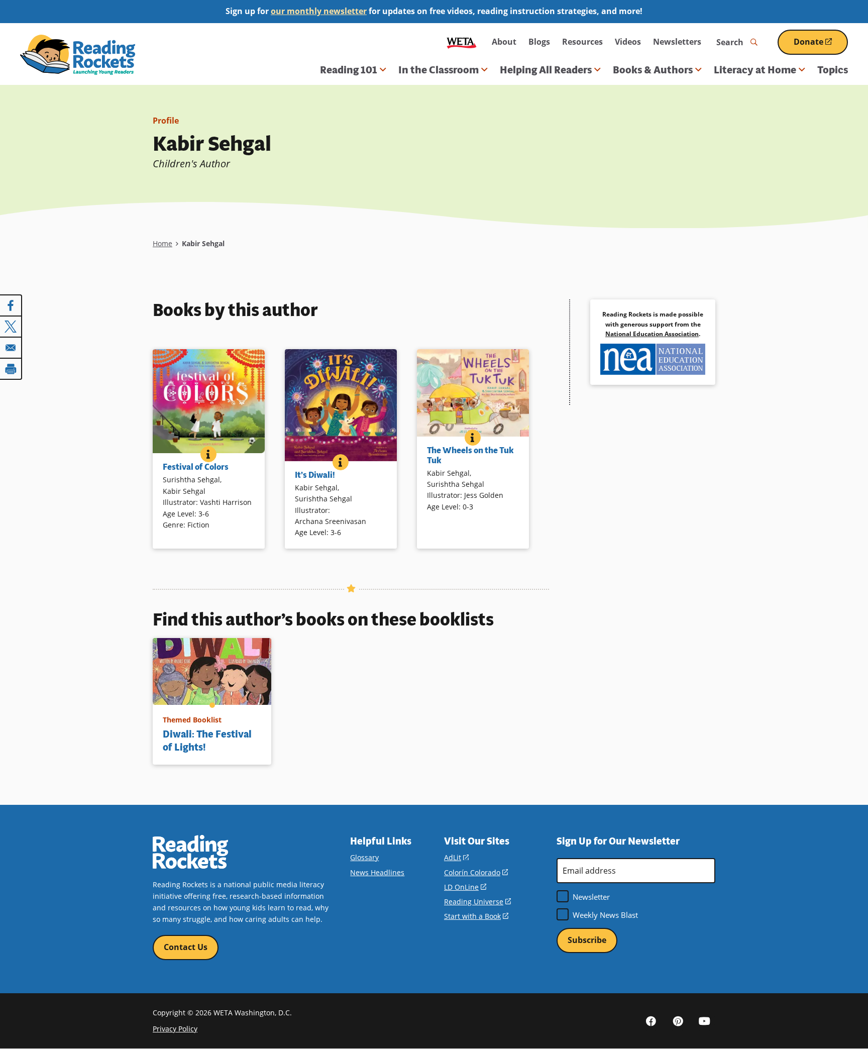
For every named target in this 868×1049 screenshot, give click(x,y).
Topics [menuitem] (832, 70)
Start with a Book (476, 916)
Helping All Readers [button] (546, 70)
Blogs (539, 41)
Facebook (651, 1021)
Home (162, 243)
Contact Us (185, 947)
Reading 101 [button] (348, 70)
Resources (582, 41)
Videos (628, 41)
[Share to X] (11, 327)
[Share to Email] (11, 348)
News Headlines (377, 872)
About (504, 41)
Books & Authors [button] (653, 70)
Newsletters (677, 41)
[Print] (11, 369)
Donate (821, 45)
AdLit (456, 857)
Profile (166, 120)
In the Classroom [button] (438, 70)
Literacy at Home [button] (755, 70)
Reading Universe (477, 901)
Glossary (364, 857)
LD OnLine (465, 887)
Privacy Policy (175, 1028)
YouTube (704, 1021)
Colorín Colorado (476, 872)
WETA (462, 42)
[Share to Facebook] (11, 305)
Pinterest (678, 1021)
